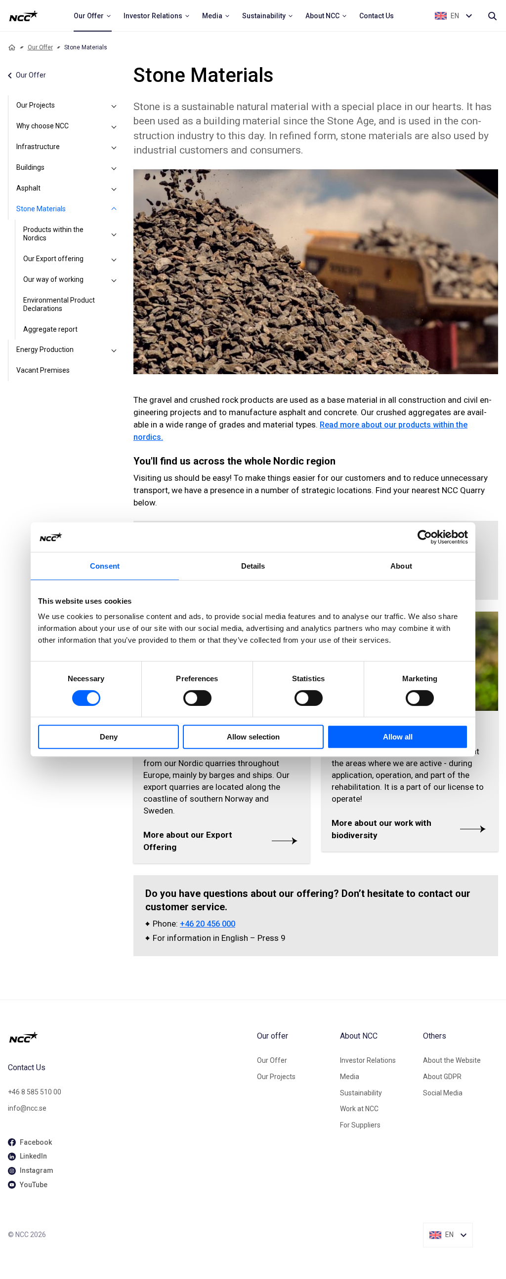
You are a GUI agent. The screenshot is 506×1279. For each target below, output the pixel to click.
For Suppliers (360, 1125)
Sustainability (361, 1093)
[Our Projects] (114, 105)
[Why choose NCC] (114, 126)
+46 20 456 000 (207, 924)
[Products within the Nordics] (114, 234)
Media (349, 1077)
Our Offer (40, 47)
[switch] (197, 698)
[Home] (12, 47)
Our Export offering (53, 259)
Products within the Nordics (53, 234)
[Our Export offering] (114, 259)
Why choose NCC (42, 126)
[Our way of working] (114, 280)
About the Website (452, 1060)
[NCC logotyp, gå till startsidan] (128, 1037)
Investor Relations (368, 1060)
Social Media (443, 1093)
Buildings (30, 167)
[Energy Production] (114, 350)
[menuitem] (93, 16)
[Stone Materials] (114, 209)
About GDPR (442, 1077)
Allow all (398, 737)
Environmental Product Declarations (59, 304)
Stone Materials (41, 209)
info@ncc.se (27, 1108)
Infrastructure (38, 147)
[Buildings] (114, 167)
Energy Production (45, 349)
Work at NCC (359, 1109)
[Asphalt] (114, 188)
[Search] (492, 16)
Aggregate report (50, 329)
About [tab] (401, 566)
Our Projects (35, 105)
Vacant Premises (43, 370)
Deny (109, 737)
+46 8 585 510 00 (34, 1092)
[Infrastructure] (114, 147)
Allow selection (253, 737)
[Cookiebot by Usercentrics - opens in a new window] (424, 537)
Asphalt (28, 188)
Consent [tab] (105, 566)
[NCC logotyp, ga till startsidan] (23, 16)
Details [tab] (253, 566)
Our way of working (53, 279)
